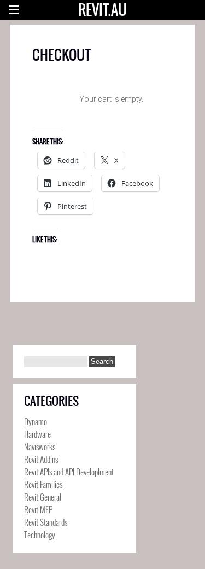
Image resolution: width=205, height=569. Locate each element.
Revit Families (43, 484)
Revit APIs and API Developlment (69, 472)
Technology (39, 535)
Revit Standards (45, 522)
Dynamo (35, 421)
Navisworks (39, 446)
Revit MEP (38, 509)
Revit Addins (41, 459)
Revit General (42, 497)
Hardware (37, 434)
